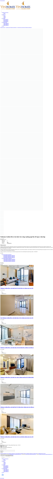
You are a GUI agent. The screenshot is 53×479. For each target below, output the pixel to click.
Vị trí (4, 13)
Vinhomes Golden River (5, 12)
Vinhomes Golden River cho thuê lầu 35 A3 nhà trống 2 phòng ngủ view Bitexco (17, 407)
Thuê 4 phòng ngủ (6, 25)
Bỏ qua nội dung (2, 0)
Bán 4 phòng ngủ (6, 21)
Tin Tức (44, 453)
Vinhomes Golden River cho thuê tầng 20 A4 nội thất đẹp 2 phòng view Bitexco (17, 347)
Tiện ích (5, 460)
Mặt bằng (3, 14)
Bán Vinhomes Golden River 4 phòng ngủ (9, 257)
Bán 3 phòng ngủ (6, 20)
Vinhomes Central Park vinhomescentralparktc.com (45, 454)
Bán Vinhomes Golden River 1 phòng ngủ (9, 255)
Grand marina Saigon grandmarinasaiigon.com (15, 454)
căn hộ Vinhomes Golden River (19, 453)
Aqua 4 (5, 17)
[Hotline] (1, 477)
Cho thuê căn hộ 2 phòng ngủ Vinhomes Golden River (24, 27)
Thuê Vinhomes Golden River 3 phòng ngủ (9, 260)
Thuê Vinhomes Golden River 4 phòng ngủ (9, 261)
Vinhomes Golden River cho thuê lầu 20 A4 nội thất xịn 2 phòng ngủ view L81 (16, 288)
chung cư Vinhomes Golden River (28, 453)
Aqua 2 (5, 16)
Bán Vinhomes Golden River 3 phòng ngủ (9, 256)
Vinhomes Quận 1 (35, 453)
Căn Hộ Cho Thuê (4, 22)
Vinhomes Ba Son (2, 27)
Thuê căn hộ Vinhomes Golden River (7, 258)
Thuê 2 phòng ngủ (6, 23)
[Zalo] (3, 475)
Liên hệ (3, 472)
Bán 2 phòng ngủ (6, 466)
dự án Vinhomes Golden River (11, 453)
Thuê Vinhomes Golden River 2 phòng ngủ (9, 259)
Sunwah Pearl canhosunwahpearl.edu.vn (31, 454)
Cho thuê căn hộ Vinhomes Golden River (11, 27)
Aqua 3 (5, 463)
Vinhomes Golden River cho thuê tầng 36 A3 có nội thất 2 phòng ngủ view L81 (16, 436)
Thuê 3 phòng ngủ (6, 24)
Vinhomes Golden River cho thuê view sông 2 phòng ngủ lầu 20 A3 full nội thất (17, 377)
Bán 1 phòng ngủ (6, 19)
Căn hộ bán (3, 18)
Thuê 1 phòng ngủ (6, 469)
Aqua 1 (5, 15)
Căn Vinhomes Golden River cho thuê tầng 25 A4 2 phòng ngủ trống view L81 (16, 317)
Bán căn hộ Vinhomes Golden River (7, 254)
